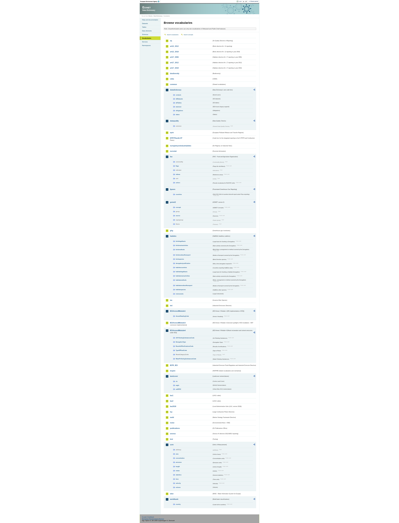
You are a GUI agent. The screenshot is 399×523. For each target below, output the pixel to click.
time (177, 479)
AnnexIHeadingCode (182, 316)
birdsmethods (180, 249)
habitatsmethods (181, 280)
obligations (179, 110)
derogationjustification (183, 263)
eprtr (172, 132)
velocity (178, 483)
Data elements (147, 31)
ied (171, 305)
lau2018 (173, 406)
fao (171, 157)
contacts (178, 95)
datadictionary (175, 90)
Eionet (150, 16)
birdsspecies (180, 259)
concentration (180, 458)
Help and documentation (150, 20)
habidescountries (181, 267)
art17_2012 (174, 62)
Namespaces (146, 45)
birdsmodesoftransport (183, 255)
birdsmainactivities (182, 245)
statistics (178, 475)
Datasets (145, 23)
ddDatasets (179, 99)
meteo (178, 470)
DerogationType (181, 342)
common (173, 84)
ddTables (179, 103)
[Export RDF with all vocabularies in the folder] (254, 90)
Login (240, 1)
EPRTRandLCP (176, 138)
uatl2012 (178, 389)
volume (178, 487)
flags (177, 166)
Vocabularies (146, 38)
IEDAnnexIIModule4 (178, 330)
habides (173, 236)
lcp (171, 412)
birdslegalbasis (181, 241)
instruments (179, 294)
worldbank (174, 499)
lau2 (171, 401)
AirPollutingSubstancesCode (185, 338)
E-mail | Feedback (148, 517)
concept (178, 207)
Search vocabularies (173, 34)
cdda (172, 79)
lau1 (171, 395)
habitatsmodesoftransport (184, 285)
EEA (150, 1)
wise (172, 494)
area (177, 454)
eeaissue (178, 107)
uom (172, 445)
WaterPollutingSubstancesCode (186, 359)
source (178, 215)
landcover (174, 376)
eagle (177, 385)
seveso (173, 434)
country (178, 504)
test (171, 439)
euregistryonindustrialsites (180, 146)
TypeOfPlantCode (181, 350)
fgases (172, 189)
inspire (172, 371)
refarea (178, 174)
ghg (171, 230)
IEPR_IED (174, 365)
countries (179, 194)
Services (145, 42)
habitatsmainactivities (183, 276)
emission (179, 462)
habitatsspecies (181, 289)
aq (171, 41)
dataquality (174, 121)
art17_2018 (174, 68)
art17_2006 (174, 57)
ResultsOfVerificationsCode (184, 346)
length (178, 466)
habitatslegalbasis (181, 271)
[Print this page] (244, 1)
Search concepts (188, 34)
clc (177, 381)
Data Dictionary (158, 16)
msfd (172, 417)
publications (175, 428)
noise (172, 423)
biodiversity (174, 73)
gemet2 (173, 202)
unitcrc (178, 182)
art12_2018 (174, 52)
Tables (144, 27)
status (178, 114)
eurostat (173, 151)
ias (171, 300)
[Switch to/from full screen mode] (246, 1)
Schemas (145, 34)
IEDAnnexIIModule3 (178, 323)
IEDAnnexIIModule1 (178, 311)
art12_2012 (174, 46)
